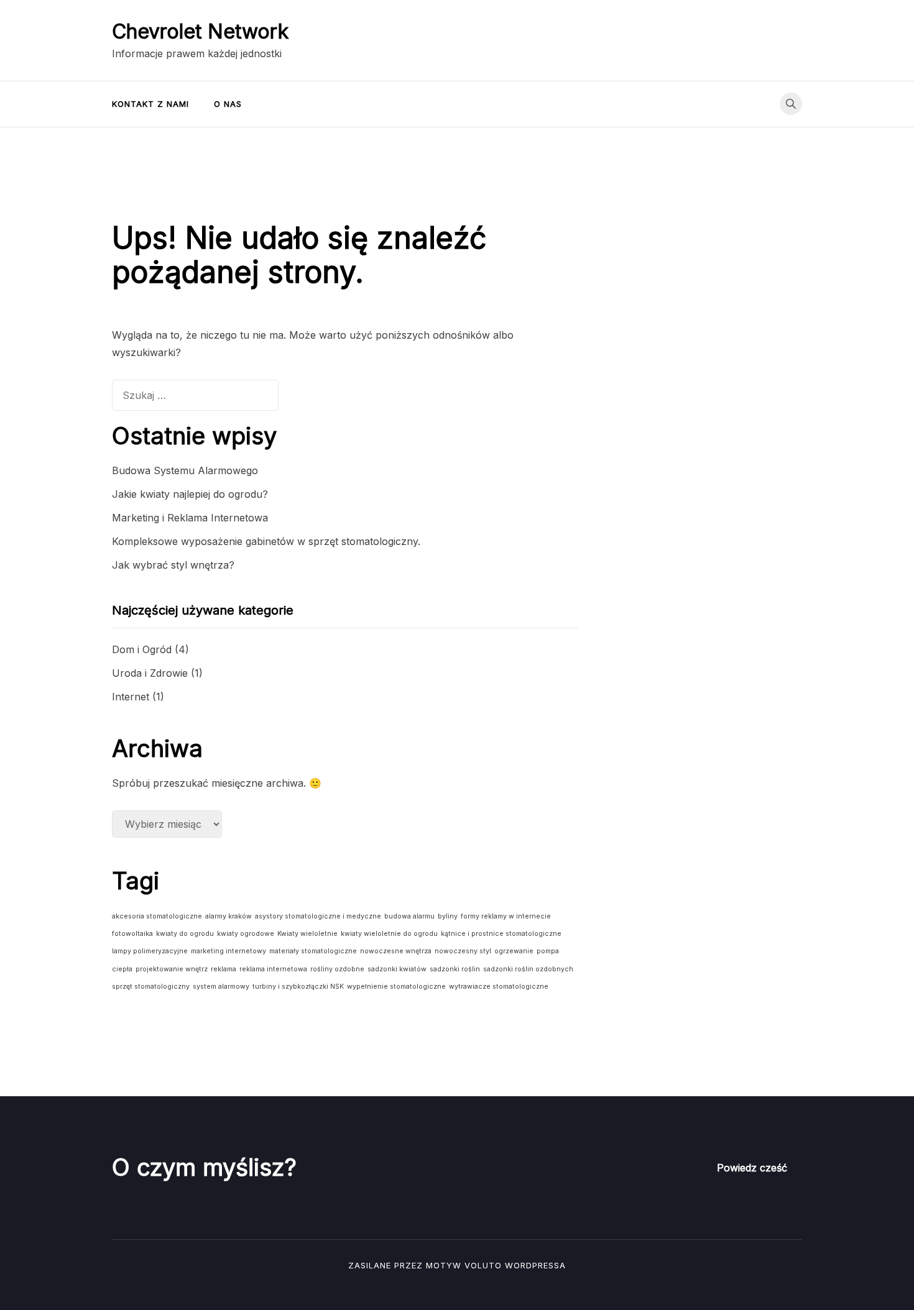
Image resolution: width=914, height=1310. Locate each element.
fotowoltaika (132, 934)
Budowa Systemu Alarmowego (185, 470)
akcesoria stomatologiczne (157, 916)
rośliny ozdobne (337, 969)
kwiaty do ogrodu (185, 934)
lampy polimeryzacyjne (150, 951)
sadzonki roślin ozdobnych (528, 969)
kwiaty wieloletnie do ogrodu (389, 934)
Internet (130, 696)
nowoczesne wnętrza (396, 951)
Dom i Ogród (142, 649)
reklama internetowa (273, 969)
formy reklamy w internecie (506, 916)
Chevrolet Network (200, 31)
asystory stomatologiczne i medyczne (318, 916)
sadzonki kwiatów (397, 969)
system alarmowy (221, 986)
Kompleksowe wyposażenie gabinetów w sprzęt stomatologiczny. (266, 541)
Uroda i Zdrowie (150, 673)
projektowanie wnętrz (172, 969)
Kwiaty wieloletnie (307, 934)
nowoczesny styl (463, 951)
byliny (448, 916)
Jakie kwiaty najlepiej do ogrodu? (190, 494)
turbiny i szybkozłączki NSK (298, 986)
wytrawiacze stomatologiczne (498, 986)
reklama (223, 969)
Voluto (483, 1265)
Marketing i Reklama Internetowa (190, 517)
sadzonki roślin (455, 969)
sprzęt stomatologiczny (151, 986)
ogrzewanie (513, 951)
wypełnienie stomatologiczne (396, 986)
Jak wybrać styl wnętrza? (173, 565)
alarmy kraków (228, 916)
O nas (228, 104)
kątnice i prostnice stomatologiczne (501, 934)
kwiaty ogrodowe (245, 934)
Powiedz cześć (752, 1167)
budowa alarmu (409, 916)
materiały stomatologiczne (313, 951)
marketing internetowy (228, 951)
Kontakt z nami (150, 104)
